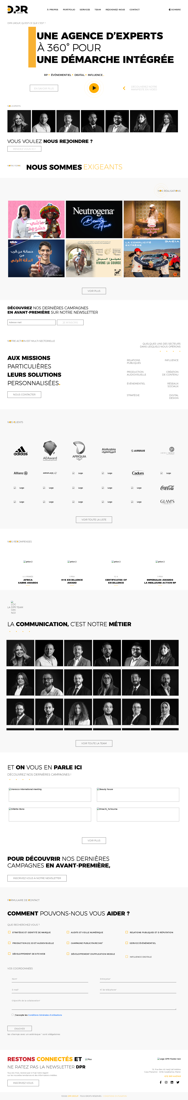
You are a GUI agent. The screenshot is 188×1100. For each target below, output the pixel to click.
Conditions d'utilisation (115, 1096)
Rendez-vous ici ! (24, 149)
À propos (52, 9)
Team (98, 9)
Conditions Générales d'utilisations (45, 1015)
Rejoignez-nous (115, 9)
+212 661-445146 (172, 1076)
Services (85, 9)
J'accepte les (38, 1015)
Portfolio (69, 9)
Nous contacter (24, 394)
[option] (19, 121)
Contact (135, 9)
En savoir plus (44, 88)
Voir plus (94, 291)
